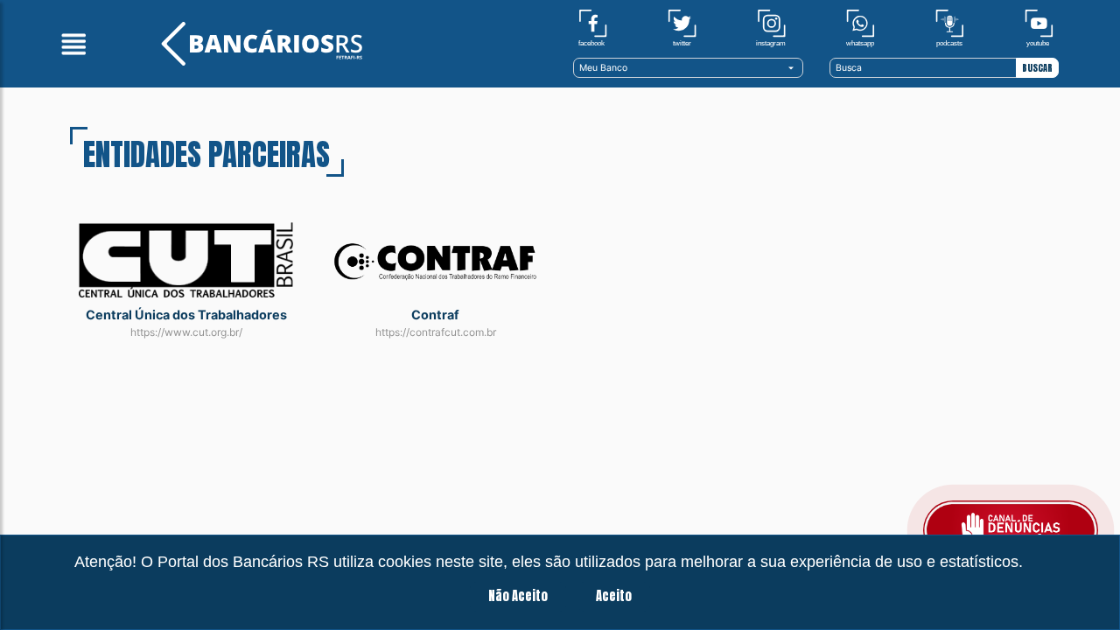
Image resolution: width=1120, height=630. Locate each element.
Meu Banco (603, 68)
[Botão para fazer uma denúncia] (1010, 530)
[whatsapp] (860, 27)
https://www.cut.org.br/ (186, 332)
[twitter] (682, 27)
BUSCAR (1037, 67)
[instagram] (771, 27)
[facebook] (592, 27)
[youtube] (1039, 27)
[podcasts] (950, 27)
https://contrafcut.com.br (435, 332)
